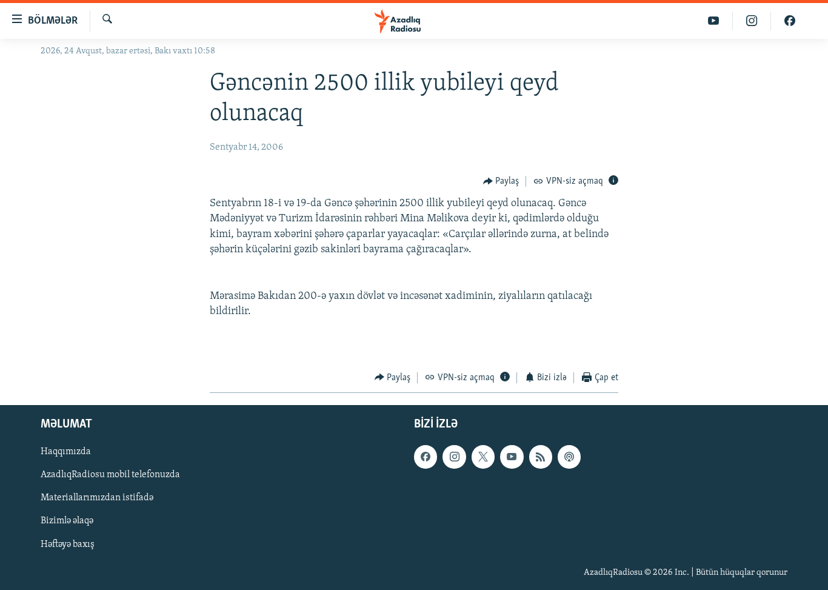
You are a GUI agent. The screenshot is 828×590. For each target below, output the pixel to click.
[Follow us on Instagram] (454, 457)
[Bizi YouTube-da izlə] (714, 21)
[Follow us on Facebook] (425, 457)
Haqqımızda (66, 452)
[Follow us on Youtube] (511, 457)
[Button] (501, 181)
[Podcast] (569, 457)
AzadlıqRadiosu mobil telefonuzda (110, 475)
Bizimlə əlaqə (67, 521)
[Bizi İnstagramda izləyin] (752, 21)
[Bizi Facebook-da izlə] (790, 21)
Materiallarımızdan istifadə (97, 498)
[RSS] (540, 457)
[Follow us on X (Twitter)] (483, 457)
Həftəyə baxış (68, 544)
